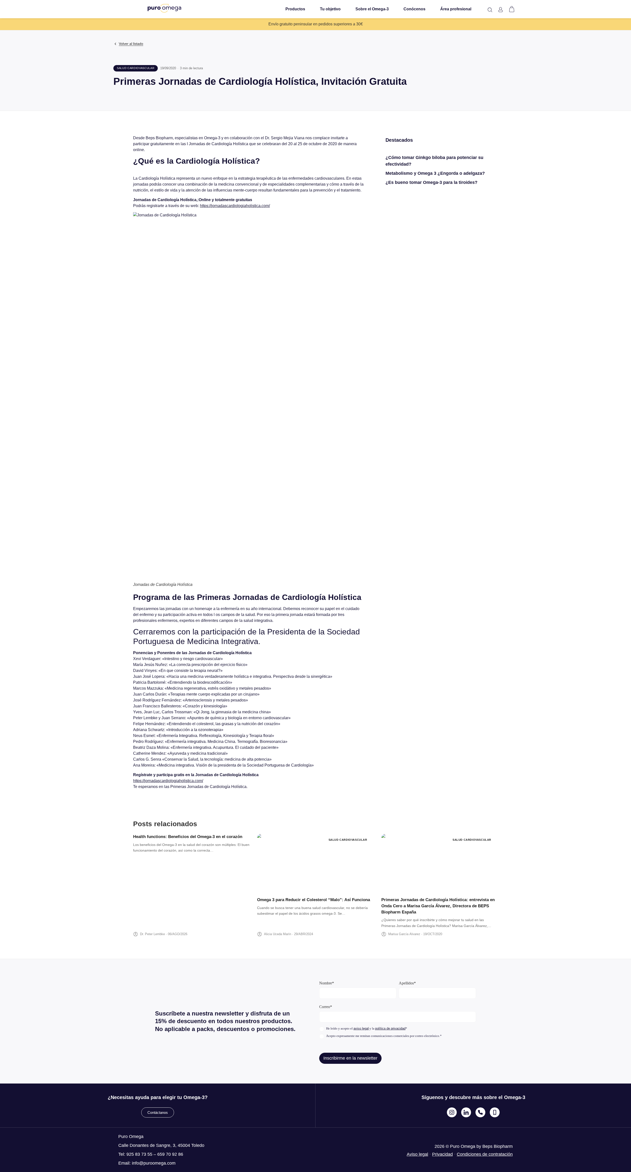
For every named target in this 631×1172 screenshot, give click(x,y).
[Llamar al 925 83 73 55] (480, 1112)
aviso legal (361, 1028)
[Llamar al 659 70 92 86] (495, 1112)
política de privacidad (390, 1028)
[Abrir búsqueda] (489, 9)
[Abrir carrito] (511, 9)
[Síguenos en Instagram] (452, 1112)
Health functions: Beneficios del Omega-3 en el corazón (187, 836)
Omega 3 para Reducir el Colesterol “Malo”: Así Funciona (313, 899)
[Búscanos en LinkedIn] (466, 1112)
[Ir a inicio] (164, 8)
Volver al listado (131, 44)
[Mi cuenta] (500, 9)
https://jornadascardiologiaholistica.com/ (235, 206)
